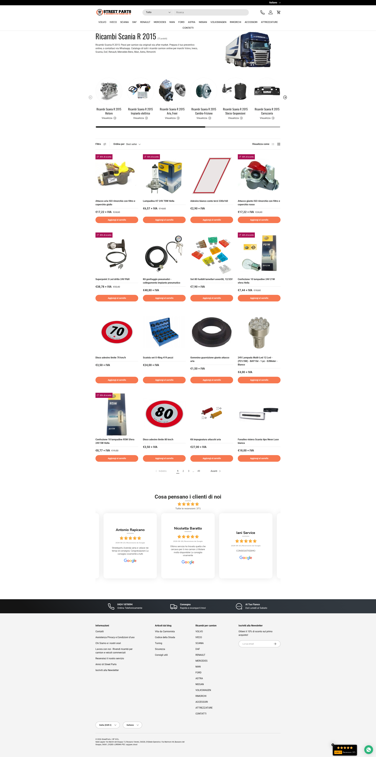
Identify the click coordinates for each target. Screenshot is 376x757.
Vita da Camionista (165, 631)
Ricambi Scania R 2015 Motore (108, 111)
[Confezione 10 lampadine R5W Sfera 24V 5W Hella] (116, 414)
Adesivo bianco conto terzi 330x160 (209, 201)
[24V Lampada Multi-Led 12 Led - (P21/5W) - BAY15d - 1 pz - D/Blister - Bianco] (259, 332)
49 (198, 471)
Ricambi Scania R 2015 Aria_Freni (172, 111)
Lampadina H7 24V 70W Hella (158, 201)
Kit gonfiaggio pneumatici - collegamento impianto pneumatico (161, 281)
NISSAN (203, 22)
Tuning (158, 643)
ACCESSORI (251, 22)
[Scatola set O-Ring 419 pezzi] (164, 332)
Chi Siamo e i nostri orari (108, 643)
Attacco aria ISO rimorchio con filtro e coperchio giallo (115, 203)
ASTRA (191, 22)
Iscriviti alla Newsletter (107, 670)
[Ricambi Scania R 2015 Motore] (109, 91)
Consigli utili (161, 655)
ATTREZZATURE (269, 22)
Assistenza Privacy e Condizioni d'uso (115, 637)
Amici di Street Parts (105, 664)
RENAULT (145, 22)
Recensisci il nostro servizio (109, 658)
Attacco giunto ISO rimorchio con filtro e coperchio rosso (259, 203)
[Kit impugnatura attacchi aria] (211, 414)
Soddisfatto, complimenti (262, 550)
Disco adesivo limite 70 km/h (110, 357)
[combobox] (195, 12)
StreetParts (106, 739)
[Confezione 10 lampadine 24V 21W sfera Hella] (259, 253)
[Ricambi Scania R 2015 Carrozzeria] (267, 91)
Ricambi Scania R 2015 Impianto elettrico (140, 111)
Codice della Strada (165, 637)
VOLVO (102, 22)
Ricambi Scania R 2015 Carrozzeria (267, 111)
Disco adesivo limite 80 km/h (158, 439)
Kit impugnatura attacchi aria (205, 439)
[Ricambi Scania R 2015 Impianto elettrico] (140, 91)
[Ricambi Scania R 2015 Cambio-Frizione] (203, 91)
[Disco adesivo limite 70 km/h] (116, 332)
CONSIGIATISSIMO (204, 550)
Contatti (99, 631)
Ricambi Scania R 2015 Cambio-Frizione (203, 111)
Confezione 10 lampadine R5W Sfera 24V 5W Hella (114, 441)
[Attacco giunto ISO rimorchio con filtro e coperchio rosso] (259, 175)
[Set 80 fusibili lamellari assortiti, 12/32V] (211, 253)
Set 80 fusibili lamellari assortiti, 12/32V (211, 279)
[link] (160, 471)
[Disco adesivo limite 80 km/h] (164, 414)
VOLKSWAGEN (218, 22)
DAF (134, 22)
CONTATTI (188, 27)
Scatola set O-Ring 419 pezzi (158, 357)
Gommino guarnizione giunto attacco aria (209, 359)
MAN (172, 22)
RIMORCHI (235, 22)
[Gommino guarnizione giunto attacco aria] (211, 332)
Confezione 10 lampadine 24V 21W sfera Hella (256, 281)
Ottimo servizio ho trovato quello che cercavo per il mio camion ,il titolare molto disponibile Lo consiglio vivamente (146, 551)
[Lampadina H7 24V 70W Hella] (164, 175)
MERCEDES (160, 22)
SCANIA (124, 22)
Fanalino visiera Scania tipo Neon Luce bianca (258, 441)
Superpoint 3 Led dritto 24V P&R (112, 279)
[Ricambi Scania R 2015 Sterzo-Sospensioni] (235, 91)
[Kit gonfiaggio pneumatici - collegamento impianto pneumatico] (164, 253)
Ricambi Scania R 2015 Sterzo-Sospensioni (235, 111)
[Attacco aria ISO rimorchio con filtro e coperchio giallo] (116, 175)
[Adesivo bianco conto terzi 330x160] (211, 175)
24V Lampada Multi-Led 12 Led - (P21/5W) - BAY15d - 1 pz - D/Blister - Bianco (257, 361)
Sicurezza (160, 649)
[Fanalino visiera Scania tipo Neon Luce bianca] (259, 414)
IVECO (113, 22)
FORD (181, 22)
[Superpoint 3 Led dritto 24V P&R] (116, 253)
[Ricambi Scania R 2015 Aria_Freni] (172, 91)
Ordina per (119, 144)
